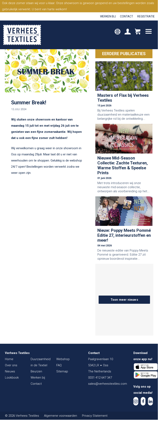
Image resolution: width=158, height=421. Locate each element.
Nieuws (10, 371)
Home (9, 359)
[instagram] (135, 401)
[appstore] (145, 367)
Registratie (146, 16)
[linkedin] (150, 401)
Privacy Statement (94, 416)
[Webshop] (137, 32)
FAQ (59, 365)
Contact (126, 16)
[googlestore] (145, 375)
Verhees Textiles (22, 35)
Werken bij (108, 16)
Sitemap (62, 371)
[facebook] (143, 401)
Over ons (11, 365)
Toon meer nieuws (124, 300)
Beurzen (36, 371)
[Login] (128, 32)
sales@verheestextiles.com (107, 384)
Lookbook (12, 377)
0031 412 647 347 (100, 377)
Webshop (63, 359)
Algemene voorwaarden (60, 416)
